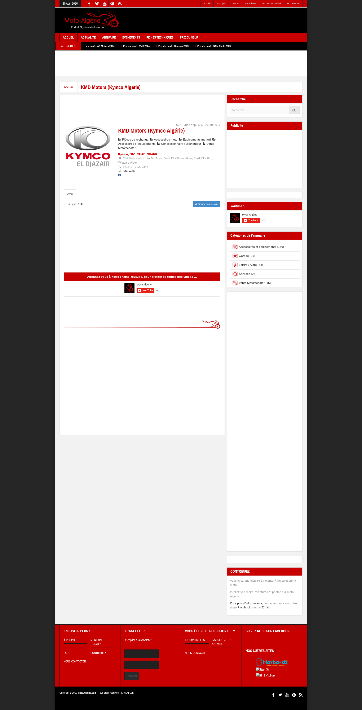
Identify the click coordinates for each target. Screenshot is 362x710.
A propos (221, 3)
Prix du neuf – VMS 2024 (115, 46)
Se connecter (293, 3)
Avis (70, 193)
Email (265, 607)
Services (244, 273)
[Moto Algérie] (90, 20)
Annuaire (109, 37)
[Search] (294, 110)
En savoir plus (195, 640)
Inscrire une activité (271, 3)
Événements (131, 37)
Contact (235, 3)
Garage (244, 255)
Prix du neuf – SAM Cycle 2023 (193, 46)
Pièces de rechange (135, 139)
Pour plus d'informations (246, 603)
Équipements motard (196, 139)
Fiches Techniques (159, 37)
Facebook (244, 607)
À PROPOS (70, 640)
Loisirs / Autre (248, 264)
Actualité (88, 37)
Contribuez (250, 3)
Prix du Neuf (189, 37)
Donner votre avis (207, 204)
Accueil (207, 3)
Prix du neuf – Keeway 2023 (152, 46)
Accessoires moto (165, 139)
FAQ (66, 653)
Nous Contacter (75, 662)
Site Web (129, 171)
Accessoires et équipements (257, 246)
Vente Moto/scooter (252, 282)
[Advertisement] (226, 20)
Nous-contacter (196, 653)
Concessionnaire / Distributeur (180, 143)
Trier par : (74, 204)
